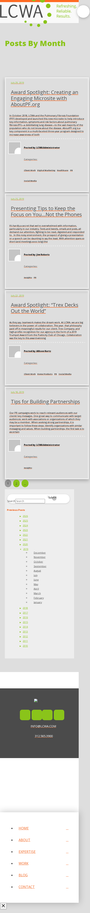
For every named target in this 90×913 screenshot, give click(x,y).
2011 (25, 641)
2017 (25, 612)
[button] (83, 11)
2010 (25, 645)
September (40, 566)
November (40, 557)
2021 (25, 539)
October (38, 561)
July (35, 575)
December (40, 552)
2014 (25, 626)
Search (11, 501)
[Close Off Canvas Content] (3, 906)
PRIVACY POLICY (41, 780)
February (39, 597)
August (37, 570)
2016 (25, 617)
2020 (25, 544)
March (37, 593)
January (38, 602)
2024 (25, 525)
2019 (25, 549)
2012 (25, 636)
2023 (25, 530)
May (36, 584)
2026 (25, 516)
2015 (25, 622)
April (36, 588)
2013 (25, 631)
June (36, 579)
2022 (25, 534)
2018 (25, 607)
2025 (25, 520)
